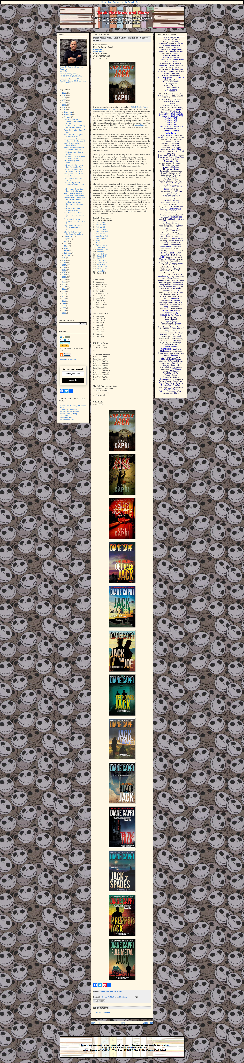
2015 (64, 265)
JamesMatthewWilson (166, 225)
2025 (64, 95)
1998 (64, 306)
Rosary (166, 331)
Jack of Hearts (102, 254)
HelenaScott (164, 217)
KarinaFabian (165, 247)
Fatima (162, 183)
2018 (64, 258)
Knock (171, 251)
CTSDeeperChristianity (171, 88)
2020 (64, 107)
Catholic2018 (177, 114)
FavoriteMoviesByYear (171, 185)
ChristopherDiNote (165, 139)
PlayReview (179, 303)
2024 (64, 98)
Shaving (172, 353)
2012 (64, 272)
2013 (64, 270)
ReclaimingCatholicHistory (171, 325)
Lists (162, 257)
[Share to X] (99, 1000)
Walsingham (178, 387)
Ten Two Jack (101, 243)
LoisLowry (169, 257)
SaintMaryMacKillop (177, 339)
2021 (64, 105)
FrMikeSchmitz (171, 193)
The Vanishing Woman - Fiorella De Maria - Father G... (74, 185)
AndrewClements (176, 52)
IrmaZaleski (162, 219)
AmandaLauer (165, 50)
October (67, 117)
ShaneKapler (177, 351)
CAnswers (162, 72)
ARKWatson (172, 43)
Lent (172, 253)
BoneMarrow (163, 70)
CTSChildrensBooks (171, 80)
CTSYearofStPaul (166, 110)
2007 (64, 284)
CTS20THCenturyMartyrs (171, 76)
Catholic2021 (171, 118)
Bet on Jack (101, 265)
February (67, 253)
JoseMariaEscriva (176, 239)
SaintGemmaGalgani (176, 335)
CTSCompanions (171, 84)
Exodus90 (164, 173)
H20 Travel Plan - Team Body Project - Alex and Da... (74, 199)
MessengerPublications (171, 279)
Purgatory (178, 315)
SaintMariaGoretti (164, 339)
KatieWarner (165, 249)
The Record (64, 416)
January (67, 255)
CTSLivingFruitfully (178, 96)
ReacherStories (116, 991)
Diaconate (171, 151)
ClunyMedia (167, 141)
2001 (64, 299)
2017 (64, 260)
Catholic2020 (177, 116)
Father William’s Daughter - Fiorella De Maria (74, 136)
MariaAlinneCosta (165, 267)
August (67, 239)
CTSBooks (179, 78)
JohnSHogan (165, 237)
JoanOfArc (175, 231)
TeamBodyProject (171, 375)
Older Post (148, 1023)
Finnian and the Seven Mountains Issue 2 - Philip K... (74, 221)
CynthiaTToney (176, 143)
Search (131, 2)
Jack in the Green (102, 232)
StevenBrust (176, 363)
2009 (64, 279)
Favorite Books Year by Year (70, 75)
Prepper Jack (100, 247)
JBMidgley (172, 219)
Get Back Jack (101, 229)
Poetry (165, 307)
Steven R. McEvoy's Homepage (71, 67)
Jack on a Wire (102, 267)
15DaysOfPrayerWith (171, 38)
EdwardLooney (178, 163)
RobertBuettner (165, 329)
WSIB (170, 387)
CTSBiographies (165, 78)
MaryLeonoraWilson (166, 275)
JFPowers (176, 221)
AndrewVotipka (166, 53)
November (68, 115)
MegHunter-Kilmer (177, 277)
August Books (98, 52)
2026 (64, 93)
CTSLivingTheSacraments (171, 98)
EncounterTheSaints (171, 167)
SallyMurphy (164, 343)
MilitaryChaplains (165, 285)
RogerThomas (177, 329)
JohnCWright (176, 233)
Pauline (165, 299)
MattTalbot (178, 275)
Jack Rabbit (101, 271)
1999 (64, 303)
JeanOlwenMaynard (166, 227)
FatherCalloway (166, 175)
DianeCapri (104, 991)
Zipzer (176, 393)
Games (173, 203)
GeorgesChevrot (164, 207)
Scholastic (166, 349)
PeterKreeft (165, 301)
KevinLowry (163, 251)
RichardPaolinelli (177, 327)
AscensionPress (164, 60)
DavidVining (165, 149)
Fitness (166, 189)
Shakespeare (165, 351)
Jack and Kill (100, 227)
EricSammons (167, 169)
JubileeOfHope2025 (176, 241)
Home (104, 2)
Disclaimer (63, 69)
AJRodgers (166, 42)
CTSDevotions (171, 90)
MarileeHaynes (165, 269)
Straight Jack (101, 256)
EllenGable (166, 165)
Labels (124, 2)
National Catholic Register (69, 412)
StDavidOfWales (166, 357)
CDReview (180, 72)
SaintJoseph (176, 337)
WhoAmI (180, 391)
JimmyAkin (166, 231)
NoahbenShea (168, 291)
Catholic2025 (165, 127)
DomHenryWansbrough (166, 155)
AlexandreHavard (164, 48)
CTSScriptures (171, 104)
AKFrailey (175, 42)
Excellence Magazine (67, 420)
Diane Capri (98, 49)
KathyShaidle (177, 247)
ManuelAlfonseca (176, 263)
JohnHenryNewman (166, 235)
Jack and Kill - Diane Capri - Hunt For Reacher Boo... (74, 166)
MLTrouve (180, 259)
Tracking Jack (102, 269)
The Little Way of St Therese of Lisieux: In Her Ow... (74, 157)
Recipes (177, 323)
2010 (64, 277)
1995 (64, 313)
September (68, 236)
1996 (64, 311)
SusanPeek (175, 365)
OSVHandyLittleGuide (168, 294)
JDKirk (181, 219)
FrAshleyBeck (175, 189)
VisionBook (177, 385)
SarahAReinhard (171, 345)
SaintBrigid (179, 333)
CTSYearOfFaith (164, 108)
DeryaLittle (162, 151)
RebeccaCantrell (167, 323)
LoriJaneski (178, 257)
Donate (116, 2)
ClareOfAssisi (177, 139)
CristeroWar (165, 143)
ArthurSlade (167, 57)
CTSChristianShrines (171, 82)
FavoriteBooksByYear (174, 183)
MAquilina (162, 259)
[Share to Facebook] (101, 1000)
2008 (64, 282)
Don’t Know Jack (102, 222)
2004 (64, 291)
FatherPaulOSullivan (171, 179)
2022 (64, 103)
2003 (64, 294)
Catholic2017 (164, 114)
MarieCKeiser (177, 267)
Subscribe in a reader (68, 360)
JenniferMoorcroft (167, 229)
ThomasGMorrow (165, 381)
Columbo (176, 141)
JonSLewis (163, 239)
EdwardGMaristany (165, 163)
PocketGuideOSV (176, 305)
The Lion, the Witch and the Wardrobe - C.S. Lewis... (74, 171)
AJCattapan (176, 40)
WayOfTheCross (171, 389)
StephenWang (165, 363)
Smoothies (180, 353)
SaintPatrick (176, 341)
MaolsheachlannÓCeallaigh (171, 265)
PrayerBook (175, 311)
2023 (64, 100)
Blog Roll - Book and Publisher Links (73, 81)
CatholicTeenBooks (171, 131)
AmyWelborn (177, 50)
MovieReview (178, 285)
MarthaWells (165, 271)
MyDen (180, 287)
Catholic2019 (164, 116)
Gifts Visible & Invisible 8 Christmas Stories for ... (73, 233)
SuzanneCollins (165, 367)
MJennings (171, 259)
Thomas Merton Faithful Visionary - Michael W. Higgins (73, 121)
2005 (64, 289)
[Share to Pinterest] (104, 1000)
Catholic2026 (177, 127)
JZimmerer (175, 223)
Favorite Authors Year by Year (71, 77)
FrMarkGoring (177, 191)
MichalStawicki (178, 283)
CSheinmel (175, 74)
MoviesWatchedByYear (167, 287)
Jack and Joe (100, 234)
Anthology (176, 54)
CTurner (177, 110)
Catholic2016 (175, 112)
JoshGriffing (163, 241)
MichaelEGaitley (164, 281)
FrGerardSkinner (165, 191)
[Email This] (94, 1000)
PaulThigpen (172, 296)
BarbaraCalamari (166, 64)
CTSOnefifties (179, 100)
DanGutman (175, 145)
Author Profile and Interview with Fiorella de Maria (74, 149)
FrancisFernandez (171, 197)
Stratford (166, 365)
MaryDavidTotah (176, 271)
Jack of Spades (101, 245)
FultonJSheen (164, 203)
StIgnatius (177, 357)
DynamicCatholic (171, 161)
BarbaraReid (177, 64)
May (66, 246)
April (66, 248)
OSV (177, 291)
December (68, 112)
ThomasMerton (178, 381)
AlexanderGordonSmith (171, 46)
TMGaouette (174, 371)
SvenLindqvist (177, 367)
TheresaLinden (165, 379)
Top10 (161, 383)
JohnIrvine (179, 235)
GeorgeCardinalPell (171, 205)
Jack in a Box (101, 225)
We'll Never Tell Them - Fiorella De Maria (72, 210)
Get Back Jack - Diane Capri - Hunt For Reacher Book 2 (74, 140)
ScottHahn (177, 349)
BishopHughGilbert (174, 68)
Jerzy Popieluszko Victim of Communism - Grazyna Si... (74, 204)
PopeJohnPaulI (165, 309)
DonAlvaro (180, 155)
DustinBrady (175, 159)
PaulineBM (174, 299)
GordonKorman (175, 209)
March (66, 251)
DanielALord (165, 147)
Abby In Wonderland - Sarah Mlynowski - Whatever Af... (74, 194)
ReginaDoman (163, 327)
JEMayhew (166, 221)
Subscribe (73, 380)
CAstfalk (171, 72)
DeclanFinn (176, 149)
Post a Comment (103, 1012)
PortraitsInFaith (176, 309)
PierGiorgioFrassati (166, 303)
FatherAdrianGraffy (175, 173)
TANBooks (176, 369)
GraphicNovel (170, 211)
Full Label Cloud (65, 83)
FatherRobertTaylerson (166, 181)
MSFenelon (164, 261)
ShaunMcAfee (163, 353)
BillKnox (164, 68)
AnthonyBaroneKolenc (171, 56)
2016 (64, 263)
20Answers (166, 40)
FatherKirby (177, 175)
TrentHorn (179, 383)
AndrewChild (163, 52)
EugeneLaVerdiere (176, 171)
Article (176, 58)
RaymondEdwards (171, 319)
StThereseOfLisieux (175, 361)
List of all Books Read (68, 73)
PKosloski (163, 297)
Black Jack (100, 241)
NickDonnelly (176, 289)
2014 (64, 267)
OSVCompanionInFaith (165, 293)
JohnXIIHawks (176, 237)
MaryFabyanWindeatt (171, 273)
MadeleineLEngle (175, 261)
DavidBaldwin (176, 147)
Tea (177, 373)
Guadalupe (163, 215)
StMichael (162, 361)
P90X (178, 295)
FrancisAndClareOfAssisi (171, 195)
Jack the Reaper (101, 238)
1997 (64, 308)
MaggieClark (163, 263)
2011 (64, 275)
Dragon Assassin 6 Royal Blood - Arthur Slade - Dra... (73, 227)
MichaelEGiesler (178, 281)
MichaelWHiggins (164, 283)
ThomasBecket (178, 379)
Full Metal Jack (102, 250)
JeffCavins (178, 227)
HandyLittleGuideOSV (175, 215)
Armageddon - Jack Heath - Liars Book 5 (74, 175)
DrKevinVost (179, 157)
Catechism (164, 112)
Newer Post (96, 1023)
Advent (180, 44)
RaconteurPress (171, 317)
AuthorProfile (178, 60)
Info (109, 2)
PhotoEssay (176, 301)
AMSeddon (163, 44)
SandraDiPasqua (176, 343)
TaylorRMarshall (169, 373)
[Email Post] (136, 997)
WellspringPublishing (167, 391)
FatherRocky (179, 181)
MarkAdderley (176, 269)
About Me (63, 71)
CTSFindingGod (177, 94)
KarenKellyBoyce (176, 245)
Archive (139, 2)
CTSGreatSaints (164, 96)
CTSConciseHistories (171, 86)
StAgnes (174, 355)
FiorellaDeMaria (177, 187)
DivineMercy (171, 153)
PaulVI (180, 297)
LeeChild (164, 253)
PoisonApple (174, 307)
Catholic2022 (171, 120)
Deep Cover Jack (102, 236)
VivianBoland (163, 387)
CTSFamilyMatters (164, 94)
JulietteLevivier (174, 243)
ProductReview (166, 315)
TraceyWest (169, 383)
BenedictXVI (164, 66)
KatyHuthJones (176, 249)
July (66, 241)
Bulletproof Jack (103, 262)
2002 (64, 296)
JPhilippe (166, 223)
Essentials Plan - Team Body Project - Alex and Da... (74, 127)
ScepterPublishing (170, 347)
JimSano (178, 229)
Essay (176, 169)
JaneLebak (179, 225)
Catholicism (171, 133)
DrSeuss (166, 159)
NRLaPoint (165, 289)
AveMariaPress (171, 62)
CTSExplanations (171, 92)
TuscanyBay (166, 385)
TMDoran (165, 371)
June (66, 243)
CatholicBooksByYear (171, 129)
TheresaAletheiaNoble (171, 377)
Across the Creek (66, 418)
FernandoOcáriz (164, 187)
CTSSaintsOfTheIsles (171, 102)
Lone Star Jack (102, 260)
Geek (180, 203)
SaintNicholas (165, 341)
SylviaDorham (165, 369)
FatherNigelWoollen (171, 177)
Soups (166, 355)
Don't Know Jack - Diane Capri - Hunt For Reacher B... (74, 215)
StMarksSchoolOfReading (171, 359)
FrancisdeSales (171, 199)
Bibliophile (179, 66)
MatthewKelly (163, 277)
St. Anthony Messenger (68, 410)
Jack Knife (100, 258)
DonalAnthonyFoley (165, 157)
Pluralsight (164, 305)
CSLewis (166, 74)
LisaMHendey (176, 255)
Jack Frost (100, 252)
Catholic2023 (171, 122)
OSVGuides (178, 293)
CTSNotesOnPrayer (165, 100)
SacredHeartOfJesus (166, 333)
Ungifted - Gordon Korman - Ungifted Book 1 (74, 144)
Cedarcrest (178, 135)
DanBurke (166, 145)
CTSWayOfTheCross (171, 106)
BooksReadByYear (176, 70)
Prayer (165, 311)
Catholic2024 (171, 124)
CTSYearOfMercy (177, 108)
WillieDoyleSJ (168, 393)
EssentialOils (164, 171)
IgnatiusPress (176, 217)
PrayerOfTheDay (171, 313)
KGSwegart (163, 245)
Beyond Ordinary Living (68, 414)
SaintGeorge (165, 337)
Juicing (165, 243)
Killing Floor (139, 125)
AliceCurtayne (178, 48)
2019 (64, 110)
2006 (64, 287)
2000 (64, 301)
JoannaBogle (166, 233)
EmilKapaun (175, 165)
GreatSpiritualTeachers (171, 213)
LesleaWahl (165, 255)
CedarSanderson (166, 135)
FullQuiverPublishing (171, 201)
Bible (172, 66)
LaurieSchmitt (179, 251)
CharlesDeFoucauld (177, 137)
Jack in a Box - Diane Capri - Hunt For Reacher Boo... (74, 190)
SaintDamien (163, 335)
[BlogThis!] (97, 1000)
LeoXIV (178, 253)
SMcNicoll (174, 331)
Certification (163, 137)
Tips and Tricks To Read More (71, 79)
